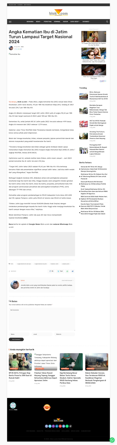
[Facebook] (15, 49)
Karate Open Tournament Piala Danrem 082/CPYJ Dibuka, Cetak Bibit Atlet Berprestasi (93, 206)
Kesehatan (14, 368)
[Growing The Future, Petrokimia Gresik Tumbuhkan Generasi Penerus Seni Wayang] (83, 136)
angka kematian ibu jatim (41, 263)
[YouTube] (60, 426)
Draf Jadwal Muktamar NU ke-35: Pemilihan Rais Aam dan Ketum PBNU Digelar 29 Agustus (94, 191)
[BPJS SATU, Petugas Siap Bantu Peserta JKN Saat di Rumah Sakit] (20, 361)
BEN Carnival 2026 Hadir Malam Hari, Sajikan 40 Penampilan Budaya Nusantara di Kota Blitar (94, 199)
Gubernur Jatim (54, 263)
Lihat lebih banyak (67, 280)
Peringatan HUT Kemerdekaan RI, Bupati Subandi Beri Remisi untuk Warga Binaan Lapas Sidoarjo (98, 149)
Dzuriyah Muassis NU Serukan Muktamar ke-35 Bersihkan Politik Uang (93, 184)
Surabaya (13, 102)
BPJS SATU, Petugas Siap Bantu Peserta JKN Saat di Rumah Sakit (20, 375)
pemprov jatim (66, 263)
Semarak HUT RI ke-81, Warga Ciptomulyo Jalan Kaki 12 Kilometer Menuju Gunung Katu (94, 169)
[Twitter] (17, 49)
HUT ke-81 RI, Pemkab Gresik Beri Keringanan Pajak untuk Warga (98, 123)
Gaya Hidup (39, 368)
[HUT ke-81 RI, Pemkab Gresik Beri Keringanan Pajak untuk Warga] (83, 124)
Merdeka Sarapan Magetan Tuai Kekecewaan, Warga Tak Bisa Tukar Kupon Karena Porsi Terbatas (99, 109)
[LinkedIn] (56, 426)
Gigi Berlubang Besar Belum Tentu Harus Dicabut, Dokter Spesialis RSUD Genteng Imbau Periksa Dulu (70, 378)
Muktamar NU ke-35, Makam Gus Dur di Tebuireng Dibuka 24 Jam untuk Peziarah (94, 176)
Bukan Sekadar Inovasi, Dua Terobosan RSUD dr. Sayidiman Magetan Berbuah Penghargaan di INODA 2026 (95, 378)
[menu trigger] (11, 21)
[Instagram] (53, 426)
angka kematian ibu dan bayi (24, 263)
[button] (112, 440)
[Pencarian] (107, 21)
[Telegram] (21, 49)
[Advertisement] (42, 244)
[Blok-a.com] (58, 12)
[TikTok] (70, 426)
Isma (22, 46)
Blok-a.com (39, 224)
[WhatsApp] (19, 49)
